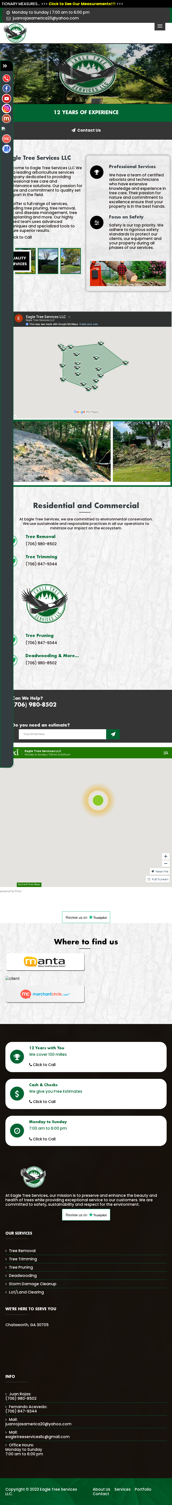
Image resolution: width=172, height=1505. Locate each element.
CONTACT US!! (113, 734)
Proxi (18, 891)
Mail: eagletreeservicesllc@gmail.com (37, 1434)
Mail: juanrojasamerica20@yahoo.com (38, 1422)
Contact (101, 1493)
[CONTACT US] (6, 66)
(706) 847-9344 (41, 564)
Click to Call (20, 237)
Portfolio (143, 1489)
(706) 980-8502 (41, 544)
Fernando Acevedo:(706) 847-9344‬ (26, 1409)
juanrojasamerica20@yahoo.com (46, 18)
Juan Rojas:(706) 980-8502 (21, 1396)
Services (122, 1489)
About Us (101, 1489)
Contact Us (89, 130)
